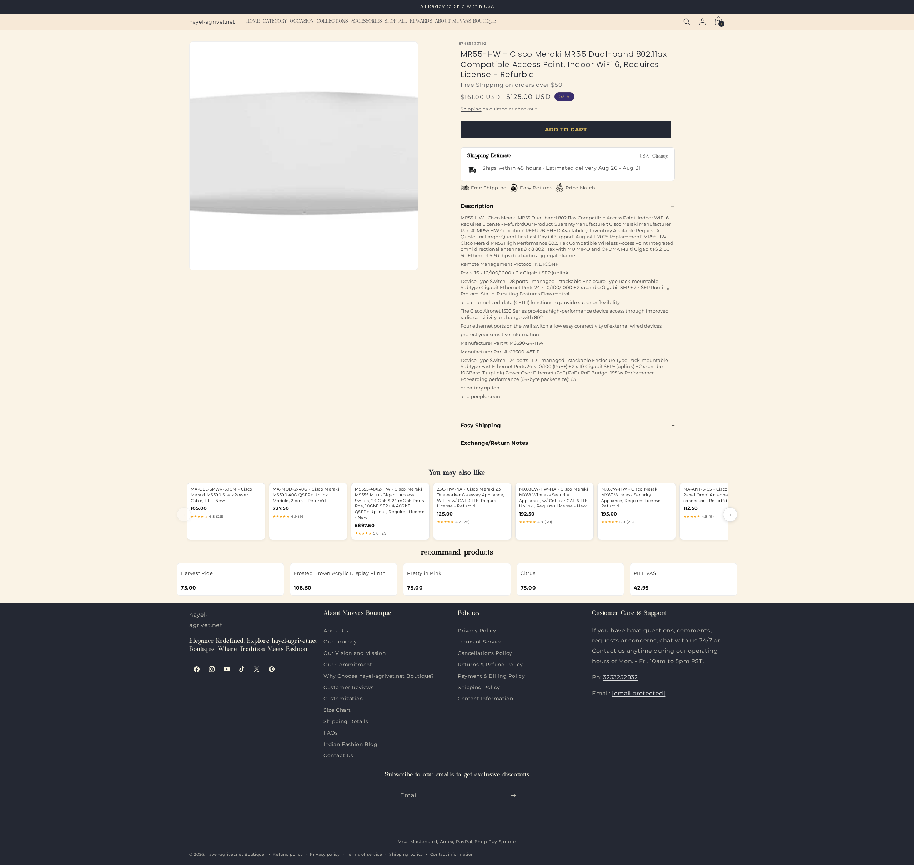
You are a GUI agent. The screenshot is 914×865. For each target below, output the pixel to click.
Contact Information (485, 697)
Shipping (471, 108)
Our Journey (340, 640)
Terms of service (364, 854)
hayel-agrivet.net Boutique (236, 854)
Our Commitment (347, 663)
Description (477, 206)
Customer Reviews (348, 686)
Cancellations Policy (485, 652)
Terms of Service (480, 640)
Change (660, 157)
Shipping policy (406, 854)
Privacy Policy (477, 630)
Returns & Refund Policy (490, 663)
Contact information (452, 854)
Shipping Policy (479, 686)
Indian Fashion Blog (350, 743)
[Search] (687, 22)
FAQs (330, 732)
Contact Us (338, 754)
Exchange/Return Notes (494, 442)
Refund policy (288, 854)
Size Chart (337, 709)
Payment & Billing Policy (491, 675)
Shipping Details (345, 720)
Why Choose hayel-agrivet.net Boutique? (378, 675)
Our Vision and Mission (354, 652)
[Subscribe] (513, 795)
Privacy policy (325, 854)
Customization (343, 697)
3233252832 (620, 677)
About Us (335, 630)
